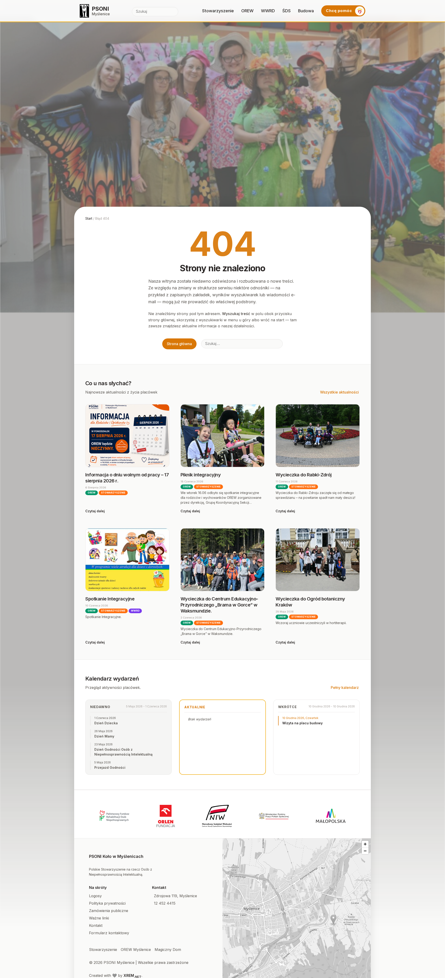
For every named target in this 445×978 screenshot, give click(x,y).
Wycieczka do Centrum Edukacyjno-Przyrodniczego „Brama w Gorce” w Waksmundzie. (219, 605)
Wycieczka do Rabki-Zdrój (303, 475)
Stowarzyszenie (218, 10)
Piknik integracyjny (201, 475)
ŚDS (286, 10)
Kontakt (95, 925)
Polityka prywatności (107, 903)
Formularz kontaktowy (109, 933)
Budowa (306, 10)
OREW (247, 10)
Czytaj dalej (95, 511)
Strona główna (179, 343)
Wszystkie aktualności (339, 392)
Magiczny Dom (168, 949)
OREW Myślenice (136, 949)
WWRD (268, 10)
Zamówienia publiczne (108, 910)
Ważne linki (99, 918)
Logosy (95, 896)
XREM (132, 975)
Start (88, 218)
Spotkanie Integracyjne (109, 599)
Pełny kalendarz (345, 687)
